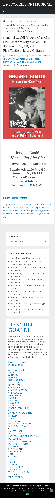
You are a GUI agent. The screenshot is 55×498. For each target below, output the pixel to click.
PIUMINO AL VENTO (18, 444)
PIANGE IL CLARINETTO (20, 441)
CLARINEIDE (14, 388)
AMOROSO (13, 372)
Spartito (39, 62)
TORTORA (13, 464)
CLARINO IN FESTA (17, 390)
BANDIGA (13, 377)
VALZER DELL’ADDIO (18, 472)
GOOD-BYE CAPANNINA (20, 413)
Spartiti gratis (42, 207)
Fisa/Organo (9, 207)
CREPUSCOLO (15, 393)
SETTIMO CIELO (16, 451)
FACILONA (13, 400)
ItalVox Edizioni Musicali (27, 4)
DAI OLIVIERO (15, 395)
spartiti (32, 207)
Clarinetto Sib (30, 204)
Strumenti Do (19, 214)
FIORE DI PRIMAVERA (18, 408)
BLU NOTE (13, 382)
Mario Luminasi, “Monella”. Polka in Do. (28, 258)
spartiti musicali (10, 211)
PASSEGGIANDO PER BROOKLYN (24, 436)
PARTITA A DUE (16, 434)
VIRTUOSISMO (15, 477)
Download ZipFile (23, 185)
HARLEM (12, 416)
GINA (10, 411)
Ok (27, 494)
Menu (4, 12)
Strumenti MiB (32, 214)
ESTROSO (13, 398)
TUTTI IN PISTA (15, 467)
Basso (12, 204)
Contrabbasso (32, 59)
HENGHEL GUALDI (21, 327)
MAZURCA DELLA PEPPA (20, 423)
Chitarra (11, 59)
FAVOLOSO (14, 403)
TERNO (12, 459)
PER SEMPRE (14, 439)
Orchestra (29, 62)
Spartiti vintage (26, 211)
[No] (51, 490)
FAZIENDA (13, 405)
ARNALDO (13, 375)
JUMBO (11, 418)
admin (12, 56)
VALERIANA (14, 469)
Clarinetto (20, 59)
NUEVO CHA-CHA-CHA (19, 426)
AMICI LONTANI (16, 370)
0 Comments (23, 65)
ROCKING (13, 446)
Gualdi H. (20, 62)
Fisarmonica (9, 62)
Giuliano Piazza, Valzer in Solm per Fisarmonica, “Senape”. (26, 262)
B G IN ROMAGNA (17, 380)
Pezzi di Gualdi (17, 362)
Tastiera (7, 65)
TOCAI (11, 462)
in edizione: (15, 364)
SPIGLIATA (13, 457)
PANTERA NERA (16, 431)
